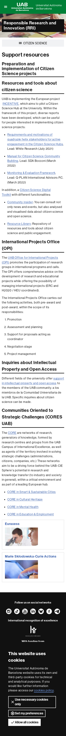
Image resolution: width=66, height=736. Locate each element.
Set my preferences (29, 713)
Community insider (20, 202)
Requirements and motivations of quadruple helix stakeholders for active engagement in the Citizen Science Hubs (35, 139)
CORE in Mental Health (22, 507)
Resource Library (19, 224)
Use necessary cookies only (31, 702)
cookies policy (44, 690)
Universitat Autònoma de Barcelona (49, 7)
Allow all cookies (26, 722)
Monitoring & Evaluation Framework (31, 173)
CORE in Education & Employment (30, 514)
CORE (12, 433)
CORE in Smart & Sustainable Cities (31, 492)
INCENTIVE (11, 103)
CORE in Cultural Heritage (25, 499)
